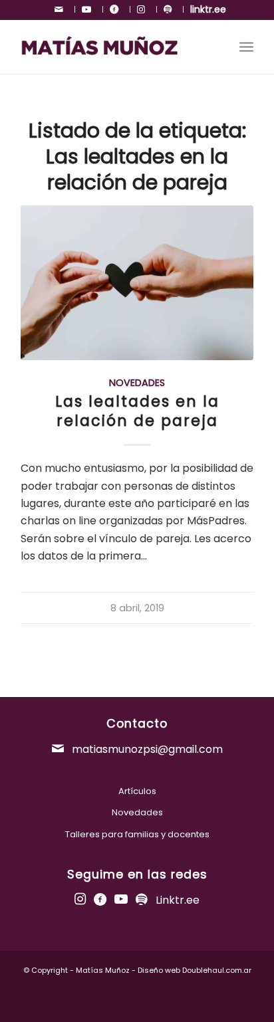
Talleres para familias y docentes (137, 834)
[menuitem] (61, 9)
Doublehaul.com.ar (216, 970)
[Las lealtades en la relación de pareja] (137, 282)
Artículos (137, 791)
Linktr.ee (178, 900)
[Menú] (246, 47)
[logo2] (114, 47)
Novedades (137, 382)
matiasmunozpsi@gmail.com (146, 749)
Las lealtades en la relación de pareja (137, 411)
